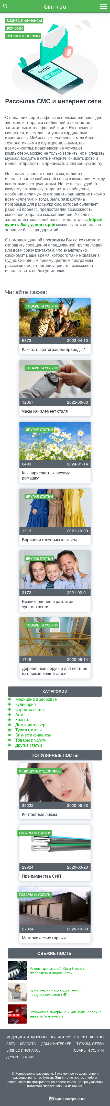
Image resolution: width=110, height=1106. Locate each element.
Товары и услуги (31, 740)
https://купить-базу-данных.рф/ (53, 221)
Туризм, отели (28, 730)
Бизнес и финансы (24, 20)
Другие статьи (28, 745)
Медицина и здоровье (36, 699)
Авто (20, 714)
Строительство (29, 709)
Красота (23, 719)
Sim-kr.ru (55, 6)
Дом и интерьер (30, 725)
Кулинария (25, 704)
